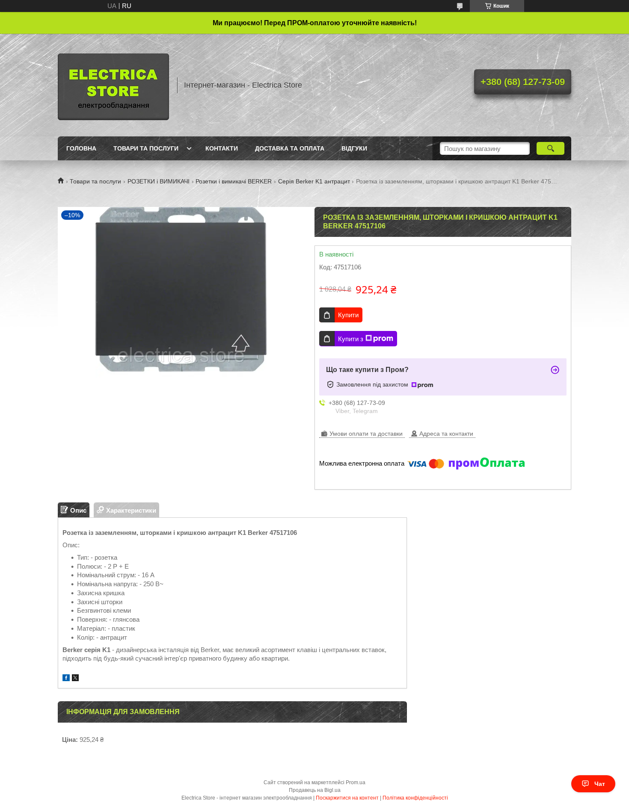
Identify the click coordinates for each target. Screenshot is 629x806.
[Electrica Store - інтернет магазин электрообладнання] (113, 85)
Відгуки (354, 148)
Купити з (350, 338)
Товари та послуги (145, 148)
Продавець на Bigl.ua (315, 790)
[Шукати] (550, 148)
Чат (599, 783)
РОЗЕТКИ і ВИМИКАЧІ (159, 181)
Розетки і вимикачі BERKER (234, 181)
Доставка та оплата (289, 148)
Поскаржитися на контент (347, 798)
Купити (348, 315)
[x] (75, 678)
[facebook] (66, 678)
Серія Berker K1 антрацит (314, 181)
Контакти (221, 148)
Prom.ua (355, 782)
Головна (81, 148)
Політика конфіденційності (415, 798)
